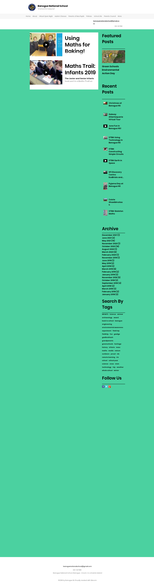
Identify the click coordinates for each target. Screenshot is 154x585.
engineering (107, 324)
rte (117, 357)
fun (111, 334)
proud (113, 354)
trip (114, 367)
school (104, 361)
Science (113, 314)
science (105, 364)
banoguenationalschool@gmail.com (77, 566)
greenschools (107, 344)
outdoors (105, 354)
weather (120, 367)
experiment (106, 331)
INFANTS (105, 314)
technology (106, 367)
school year (113, 361)
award (116, 318)
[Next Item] (122, 56)
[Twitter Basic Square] (106, 386)
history (105, 347)
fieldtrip (105, 334)
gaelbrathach (107, 337)
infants (112, 347)
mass (118, 347)
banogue (118, 321)
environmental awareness (112, 327)
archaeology (107, 318)
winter (116, 370)
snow (112, 364)
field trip (116, 331)
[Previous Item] (105, 56)
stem (117, 364)
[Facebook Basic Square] (103, 386)
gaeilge (117, 334)
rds (118, 354)
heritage (117, 344)
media (110, 351)
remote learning (108, 357)
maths (104, 351)
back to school (108, 321)
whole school (107, 370)
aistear (120, 314)
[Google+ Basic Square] (109, 386)
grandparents (107, 341)
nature (117, 351)
